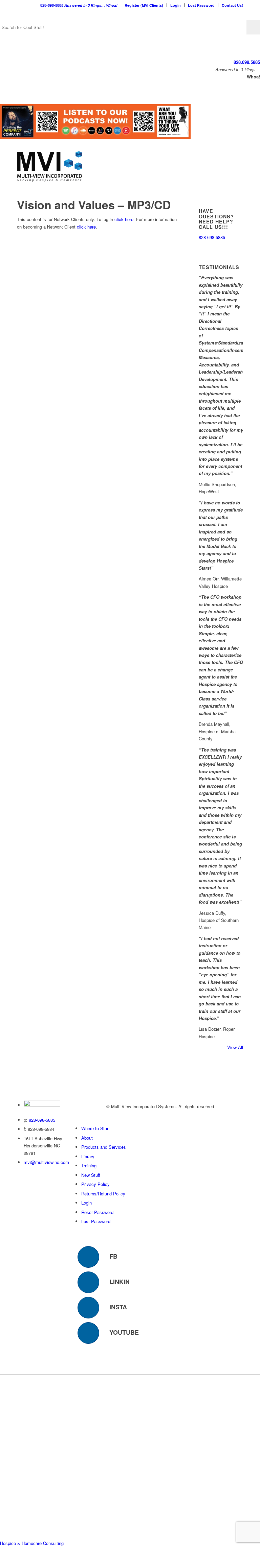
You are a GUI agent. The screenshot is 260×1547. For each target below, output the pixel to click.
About (87, 1138)
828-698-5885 (78, 5)
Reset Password (97, 1212)
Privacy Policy (95, 1184)
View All (235, 1047)
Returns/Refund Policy (103, 1193)
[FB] (88, 1257)
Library (87, 1156)
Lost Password (201, 5)
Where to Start (95, 1128)
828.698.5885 (247, 62)
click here (123, 219)
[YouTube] (88, 1333)
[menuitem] (79, 5)
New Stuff (90, 1175)
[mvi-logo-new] (49, 166)
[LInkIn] (88, 1282)
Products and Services (103, 1147)
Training (88, 1165)
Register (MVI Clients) (144, 5)
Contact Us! (232, 5)
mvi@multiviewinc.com (46, 1162)
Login (175, 5)
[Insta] (88, 1307)
